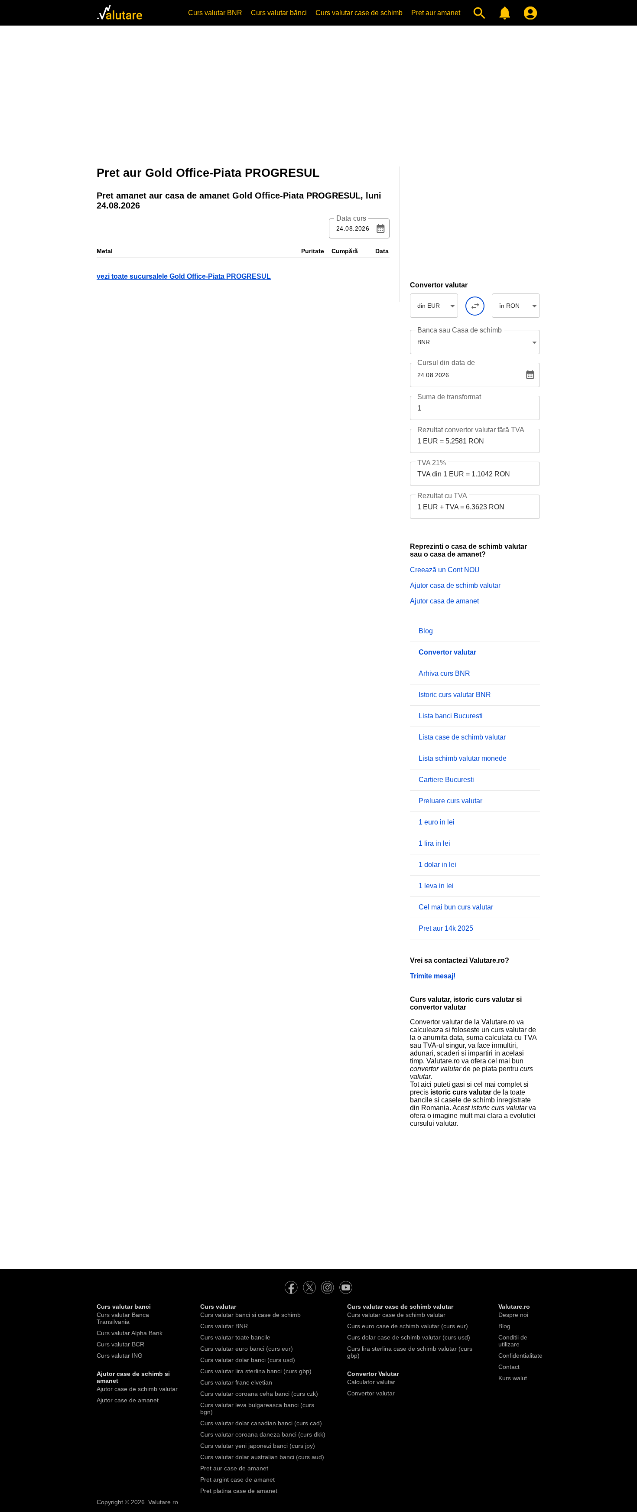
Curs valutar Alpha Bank (129, 1333)
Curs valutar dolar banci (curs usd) (247, 1359)
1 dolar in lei (437, 864)
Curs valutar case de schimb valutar (396, 1314)
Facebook (291, 1287)
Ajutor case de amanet (128, 1400)
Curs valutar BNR (215, 12)
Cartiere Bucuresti (446, 779)
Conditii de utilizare (512, 1341)
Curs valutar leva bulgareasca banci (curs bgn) (257, 1408)
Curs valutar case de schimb (359, 12)
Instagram (327, 1287)
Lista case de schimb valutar (462, 737)
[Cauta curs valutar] (477, 13)
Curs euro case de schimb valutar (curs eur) (407, 1326)
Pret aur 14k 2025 (446, 928)
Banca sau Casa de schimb (459, 330)
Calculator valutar (371, 1381)
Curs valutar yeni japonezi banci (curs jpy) (257, 1445)
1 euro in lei (437, 822)
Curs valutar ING (120, 1355)
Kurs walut (512, 1378)
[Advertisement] (318, 93)
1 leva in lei (436, 886)
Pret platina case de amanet (238, 1490)
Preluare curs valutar (450, 801)
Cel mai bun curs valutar (456, 907)
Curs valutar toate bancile (235, 1337)
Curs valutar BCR (120, 1344)
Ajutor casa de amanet (444, 601)
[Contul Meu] (528, 13)
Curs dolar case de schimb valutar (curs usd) (408, 1337)
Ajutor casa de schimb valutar (455, 585)
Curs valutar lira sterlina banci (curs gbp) (256, 1371)
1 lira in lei (434, 843)
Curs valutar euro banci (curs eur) (246, 1348)
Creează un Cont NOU (445, 570)
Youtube (345, 1287)
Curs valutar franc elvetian (236, 1382)
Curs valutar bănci (279, 12)
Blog (426, 631)
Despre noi (513, 1314)
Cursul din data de (446, 362)
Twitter (309, 1287)
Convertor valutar (371, 1393)
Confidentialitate (520, 1355)
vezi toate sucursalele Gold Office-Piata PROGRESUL (184, 276)
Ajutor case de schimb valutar (137, 1388)
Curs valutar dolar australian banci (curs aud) (262, 1456)
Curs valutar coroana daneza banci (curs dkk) (262, 1434)
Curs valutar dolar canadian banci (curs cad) (261, 1423)
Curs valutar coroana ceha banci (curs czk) (259, 1393)
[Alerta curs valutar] (502, 13)
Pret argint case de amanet (237, 1479)
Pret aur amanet (435, 12)
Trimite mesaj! (432, 976)
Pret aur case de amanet (234, 1468)
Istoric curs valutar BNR (455, 694)
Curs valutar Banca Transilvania (123, 1318)
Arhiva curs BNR (444, 673)
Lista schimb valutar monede (463, 758)
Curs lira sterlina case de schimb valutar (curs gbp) (409, 1352)
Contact (509, 1366)
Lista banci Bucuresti (451, 716)
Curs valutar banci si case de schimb (250, 1314)
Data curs (351, 218)
